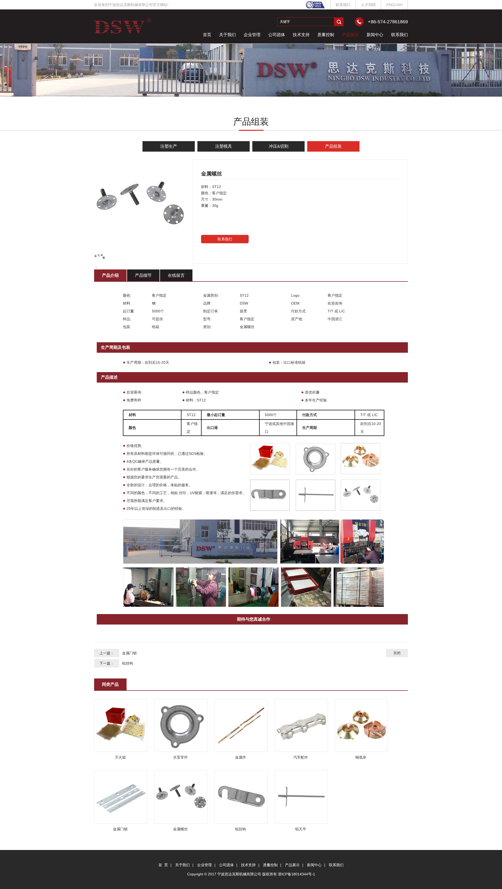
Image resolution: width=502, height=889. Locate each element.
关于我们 (227, 34)
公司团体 (276, 34)
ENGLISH (394, 5)
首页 (207, 34)
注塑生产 (168, 146)
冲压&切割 (278, 146)
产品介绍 (110, 275)
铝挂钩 (127, 663)
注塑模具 (223, 146)
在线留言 (176, 275)
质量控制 (325, 34)
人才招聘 (368, 5)
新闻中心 (375, 34)
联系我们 (343, 5)
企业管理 (252, 34)
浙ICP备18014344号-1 (296, 874)
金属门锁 (129, 653)
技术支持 (301, 34)
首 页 (163, 865)
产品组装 (333, 146)
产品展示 (350, 34)
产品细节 (143, 275)
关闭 (397, 653)
